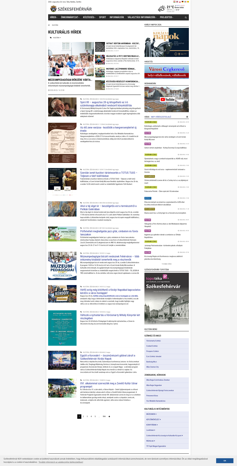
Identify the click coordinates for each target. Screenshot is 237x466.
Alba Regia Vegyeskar (154, 385)
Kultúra (56, 38)
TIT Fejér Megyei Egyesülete (156, 446)
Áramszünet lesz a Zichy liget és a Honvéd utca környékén (165, 213)
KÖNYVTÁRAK (151, 425)
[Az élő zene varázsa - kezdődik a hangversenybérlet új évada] (62, 143)
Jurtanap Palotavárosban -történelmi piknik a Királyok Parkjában (163, 246)
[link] (166, 42)
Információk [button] (117, 17)
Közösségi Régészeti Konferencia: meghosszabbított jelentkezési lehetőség (163, 257)
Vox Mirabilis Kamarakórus (155, 401)
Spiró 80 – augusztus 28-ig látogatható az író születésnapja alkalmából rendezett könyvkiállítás (106, 104)
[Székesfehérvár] (71, 8)
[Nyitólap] (49, 25)
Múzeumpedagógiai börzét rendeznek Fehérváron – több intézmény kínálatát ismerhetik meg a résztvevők (109, 258)
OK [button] (225, 461)
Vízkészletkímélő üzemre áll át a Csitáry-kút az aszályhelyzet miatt (166, 181)
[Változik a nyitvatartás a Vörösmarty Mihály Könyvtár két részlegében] (62, 328)
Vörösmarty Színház (153, 341)
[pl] (180, 1)
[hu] (174, 1)
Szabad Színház (152, 346)
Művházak (150, 441)
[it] (185, 1)
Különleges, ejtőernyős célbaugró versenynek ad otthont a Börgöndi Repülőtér (165, 127)
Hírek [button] (53, 17)
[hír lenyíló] (187, 116)
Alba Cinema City (152, 367)
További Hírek (167, 264)
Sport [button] (102, 17)
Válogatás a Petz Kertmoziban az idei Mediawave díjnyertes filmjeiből (165, 225)
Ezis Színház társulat (153, 356)
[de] (182, 1)
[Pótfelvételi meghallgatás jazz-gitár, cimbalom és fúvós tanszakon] (62, 234)
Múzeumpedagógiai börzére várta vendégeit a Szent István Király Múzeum (165, 138)
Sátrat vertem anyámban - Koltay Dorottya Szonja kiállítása (165, 148)
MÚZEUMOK (150, 414)
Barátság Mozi (151, 362)
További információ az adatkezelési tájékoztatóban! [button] (61, 462)
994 (104, 416)
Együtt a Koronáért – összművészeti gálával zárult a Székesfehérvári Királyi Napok (107, 357)
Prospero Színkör (152, 351)
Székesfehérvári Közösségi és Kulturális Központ (164, 435)
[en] (177, 1)
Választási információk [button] (141, 17)
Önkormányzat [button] (69, 17)
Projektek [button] (166, 17)
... (99, 416)
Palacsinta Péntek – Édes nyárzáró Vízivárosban (161, 191)
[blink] (188, 1)
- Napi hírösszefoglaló (160, 117)
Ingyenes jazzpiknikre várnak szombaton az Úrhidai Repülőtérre (162, 236)
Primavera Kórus (152, 396)
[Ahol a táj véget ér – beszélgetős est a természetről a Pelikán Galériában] (62, 209)
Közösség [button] (88, 17)
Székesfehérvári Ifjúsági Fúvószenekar (160, 390)
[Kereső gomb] (186, 17)
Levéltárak (150, 430)
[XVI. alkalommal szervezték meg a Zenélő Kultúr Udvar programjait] (62, 388)
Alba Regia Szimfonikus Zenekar (158, 380)
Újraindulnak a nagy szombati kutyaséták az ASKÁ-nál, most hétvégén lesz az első (166, 160)
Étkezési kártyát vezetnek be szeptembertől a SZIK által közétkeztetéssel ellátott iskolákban (164, 203)
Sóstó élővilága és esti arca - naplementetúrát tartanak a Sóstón (164, 170)
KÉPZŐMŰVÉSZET (152, 419)
